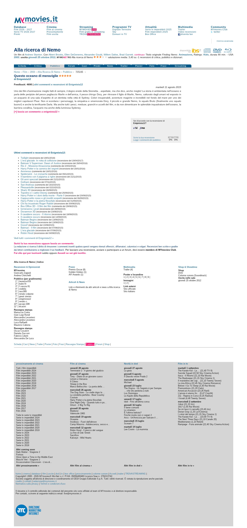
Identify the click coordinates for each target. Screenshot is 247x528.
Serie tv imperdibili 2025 (158, 29)
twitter (216, 32)
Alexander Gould (93, 54)
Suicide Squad (185, 373)
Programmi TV (121, 27)
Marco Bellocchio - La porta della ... (87, 386)
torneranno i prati (30, 209)
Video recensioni (187, 32)
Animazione (185, 54)
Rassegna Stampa (75, 344)
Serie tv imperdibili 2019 (27, 430)
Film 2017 (21, 408)
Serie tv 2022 (22, 438)
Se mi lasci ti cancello (188, 409)
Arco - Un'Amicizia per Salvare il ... (141, 417)
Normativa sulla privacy (27, 484)
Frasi (163, 66)
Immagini (128, 280)
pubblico (67, 72)
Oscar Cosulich (21, 331)
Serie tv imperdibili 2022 (27, 422)
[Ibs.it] (191, 52)
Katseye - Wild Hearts (80, 438)
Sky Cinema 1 (207, 378)
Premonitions (184, 388)
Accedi (112, 473)
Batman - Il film (29, 227)
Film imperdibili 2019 (26, 383)
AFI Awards (75, 274)
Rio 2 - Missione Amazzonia (35, 166)
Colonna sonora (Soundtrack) (192, 275)
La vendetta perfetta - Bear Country (87, 395)
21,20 (194, 388)
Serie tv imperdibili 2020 (27, 427)
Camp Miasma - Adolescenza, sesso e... (90, 424)
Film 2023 (21, 393)
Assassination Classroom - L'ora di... (34, 462)
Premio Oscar (76, 269)
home (18, 473)
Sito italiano (129, 291)
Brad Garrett (126, 54)
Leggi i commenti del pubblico (147, 140)
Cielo (200, 388)
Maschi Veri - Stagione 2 (28, 459)
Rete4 (199, 422)
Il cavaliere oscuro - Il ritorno (36, 214)
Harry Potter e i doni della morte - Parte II (43, 195)
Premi (17, 34)
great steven (25, 296)
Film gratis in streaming (92, 32)
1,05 (186, 406)
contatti (27, 481)
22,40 (206, 424)
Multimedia (185, 27)
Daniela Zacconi (22, 333)
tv (62, 473)
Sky (114, 32)
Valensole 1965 (77, 413)
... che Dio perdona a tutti (136, 390)
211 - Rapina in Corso (188, 396)
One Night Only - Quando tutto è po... (88, 402)
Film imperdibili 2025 (156, 32)
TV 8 (209, 370)
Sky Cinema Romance (209, 383)
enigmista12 (25, 299)
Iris (192, 404)
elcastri (22, 306)
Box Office (150, 34)
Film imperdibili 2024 (26, 370)
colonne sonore (100, 473)
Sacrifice (74, 435)
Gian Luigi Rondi (22, 315)
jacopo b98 (24, 304)
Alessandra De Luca (24, 338)
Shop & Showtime (187, 267)
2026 (26, 32)
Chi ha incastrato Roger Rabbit (37, 203)
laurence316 (25, 281)
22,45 (194, 383)
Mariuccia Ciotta (22, 312)
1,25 (193, 411)
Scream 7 (128, 423)
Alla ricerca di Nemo (49, 72)
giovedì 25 (34, 57)
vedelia (22, 289)
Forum (71, 66)
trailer (120, 473)
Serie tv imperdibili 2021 (27, 425)
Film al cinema (54, 29)
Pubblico (55, 66)
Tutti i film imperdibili (26, 368)
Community (218, 27)
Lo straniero (129, 410)
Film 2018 (21, 406)
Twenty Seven (214, 380)
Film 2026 (19, 29)
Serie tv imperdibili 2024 (27, 417)
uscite (51, 473)
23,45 (203, 409)
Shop (106, 344)
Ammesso (26, 171)
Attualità (151, 27)
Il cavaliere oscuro (30, 217)
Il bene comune (131, 407)
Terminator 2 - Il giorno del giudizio (87, 370)
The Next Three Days (188, 419)
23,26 (200, 390)
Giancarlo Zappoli (22, 273)
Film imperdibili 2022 (26, 375)
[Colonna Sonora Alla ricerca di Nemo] (207, 52)
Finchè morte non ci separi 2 (138, 415)
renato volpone (26, 294)
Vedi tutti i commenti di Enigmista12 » (34, 238)
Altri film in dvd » (133, 465)
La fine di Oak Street (80, 432)
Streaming (86, 27)
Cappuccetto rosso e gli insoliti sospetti (41, 198)
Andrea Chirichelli (22, 275)
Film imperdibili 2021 (26, 378)
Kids (206, 54)
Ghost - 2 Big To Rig (80, 405)
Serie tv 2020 (22, 443)
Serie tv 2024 (22, 432)
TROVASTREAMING (135, 473)
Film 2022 (21, 396)
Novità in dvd (131, 363)
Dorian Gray (184, 411)
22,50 (196, 373)
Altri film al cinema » (81, 465)
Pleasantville (27, 187)
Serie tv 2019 (22, 445)
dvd (57, 473)
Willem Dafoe (111, 54)
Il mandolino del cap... (188, 380)
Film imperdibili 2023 (26, 373)
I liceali (181, 398)
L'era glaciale (28, 230)
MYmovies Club (219, 29)
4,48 (188, 398)
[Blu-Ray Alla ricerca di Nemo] (228, 52)
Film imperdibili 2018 (26, 385)
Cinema (52, 27)
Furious (19, 454)
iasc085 (23, 291)
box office (69, 473)
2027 (29, 29)
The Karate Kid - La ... (189, 370)
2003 (16, 57)
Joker (180, 404)
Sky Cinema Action (208, 373)
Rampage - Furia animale (190, 424)
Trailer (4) (128, 269)
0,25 (202, 396)
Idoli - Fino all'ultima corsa (136, 401)
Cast (84, 66)
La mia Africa (184, 383)
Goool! (24, 225)
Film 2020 (21, 401)
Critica (38, 66)
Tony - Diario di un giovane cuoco (86, 376)
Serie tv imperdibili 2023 (27, 420)
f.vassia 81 (24, 286)
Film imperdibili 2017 (26, 388)
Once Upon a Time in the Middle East (34, 457)
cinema (26, 473)
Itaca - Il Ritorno (186, 375)
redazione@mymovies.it (45, 481)
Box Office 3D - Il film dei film (36, 206)
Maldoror (74, 411)
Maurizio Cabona (22, 325)
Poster (139, 66)
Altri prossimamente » (27, 465)
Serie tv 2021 (22, 440)
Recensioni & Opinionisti (27, 267)
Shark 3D (26, 190)
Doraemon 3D (28, 211)
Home (17, 72)
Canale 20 (211, 419)
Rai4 (206, 390)
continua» (139, 54)
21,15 (196, 378)
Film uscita (52, 34)
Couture (74, 397)
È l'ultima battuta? (132, 412)
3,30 (202, 385)
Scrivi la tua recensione (144, 137)
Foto (152, 66)
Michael (128, 382)
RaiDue (208, 396)
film (25, 72)
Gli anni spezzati (29, 179)
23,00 (203, 417)
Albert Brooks (56, 54)
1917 (180, 406)
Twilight (25, 157)
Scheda (22, 66)
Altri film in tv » (186, 465)
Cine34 (208, 393)
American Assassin (187, 390)
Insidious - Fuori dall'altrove (83, 422)
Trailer (181, 29)
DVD (180, 273)
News (110, 66)
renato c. (23, 301)
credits (19, 481)
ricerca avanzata (225, 41)
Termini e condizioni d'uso (52, 484)
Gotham (25, 182)
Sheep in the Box (78, 384)
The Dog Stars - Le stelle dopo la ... (87, 392)
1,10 (194, 422)
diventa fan (186, 34)
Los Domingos (131, 393)
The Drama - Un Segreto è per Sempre (142, 388)
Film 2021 (21, 398)
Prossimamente (55, 32)
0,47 (202, 393)
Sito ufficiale (130, 289)
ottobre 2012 (48, 57)
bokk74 (22, 284)
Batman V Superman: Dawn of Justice (41, 163)
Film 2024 (21, 390)
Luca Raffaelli (20, 322)
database (36, 473)
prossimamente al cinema (29, 363)
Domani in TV (119, 34)
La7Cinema (201, 411)
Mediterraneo (184, 422)
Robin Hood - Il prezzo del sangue (86, 430)
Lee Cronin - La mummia (136, 429)
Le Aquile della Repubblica (137, 396)
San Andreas (27, 184)
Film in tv (183, 363)
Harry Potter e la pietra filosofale (38, 200)
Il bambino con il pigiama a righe (38, 176)
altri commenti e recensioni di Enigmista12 (58, 84)
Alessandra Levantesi (24, 317)
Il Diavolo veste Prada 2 (135, 376)
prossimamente (83, 473)
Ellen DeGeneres (74, 54)
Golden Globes (76, 272)
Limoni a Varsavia (78, 379)
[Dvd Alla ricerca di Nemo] (217, 52)
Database (20, 27)
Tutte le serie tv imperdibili (29, 415)
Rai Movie (206, 375)
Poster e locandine (133, 274)
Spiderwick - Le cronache (34, 174)
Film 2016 (21, 411)
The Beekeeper (185, 378)
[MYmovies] (39, 22)
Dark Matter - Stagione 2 (28, 452)
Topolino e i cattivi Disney (34, 192)
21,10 (197, 375)
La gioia (128, 370)
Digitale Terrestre (121, 29)
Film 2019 (21, 403)
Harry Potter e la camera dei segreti (40, 168)
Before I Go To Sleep (188, 385)
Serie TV (18, 32)
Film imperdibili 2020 (26, 380)
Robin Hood (27, 233)
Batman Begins (29, 219)
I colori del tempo (186, 414)
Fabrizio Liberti (21, 336)
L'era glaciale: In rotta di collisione (39, 160)
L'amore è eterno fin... (188, 393)
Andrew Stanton (33, 54)
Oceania (74, 419)
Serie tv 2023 (22, 435)
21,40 (203, 370)
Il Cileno (74, 381)
